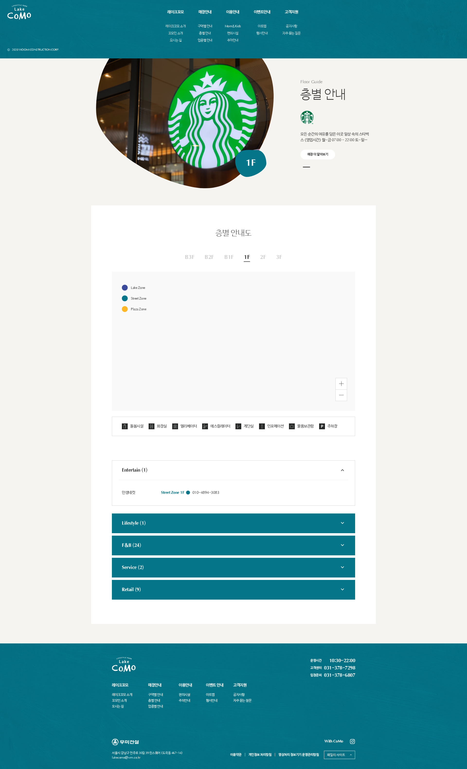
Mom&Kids (233, 26)
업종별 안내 (205, 40)
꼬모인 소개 (175, 33)
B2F (209, 257)
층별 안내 (205, 33)
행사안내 (262, 33)
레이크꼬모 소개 (175, 26)
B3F (189, 257)
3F (279, 257)
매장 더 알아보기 (317, 154)
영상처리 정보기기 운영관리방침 (298, 754)
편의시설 (232, 33)
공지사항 (291, 26)
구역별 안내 (205, 26)
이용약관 (236, 754)
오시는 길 (176, 40)
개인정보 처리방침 (260, 754)
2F (263, 257)
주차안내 (232, 40)
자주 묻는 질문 (291, 33)
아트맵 (262, 26)
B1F (229, 257)
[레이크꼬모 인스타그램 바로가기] (352, 741)
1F (247, 257)
